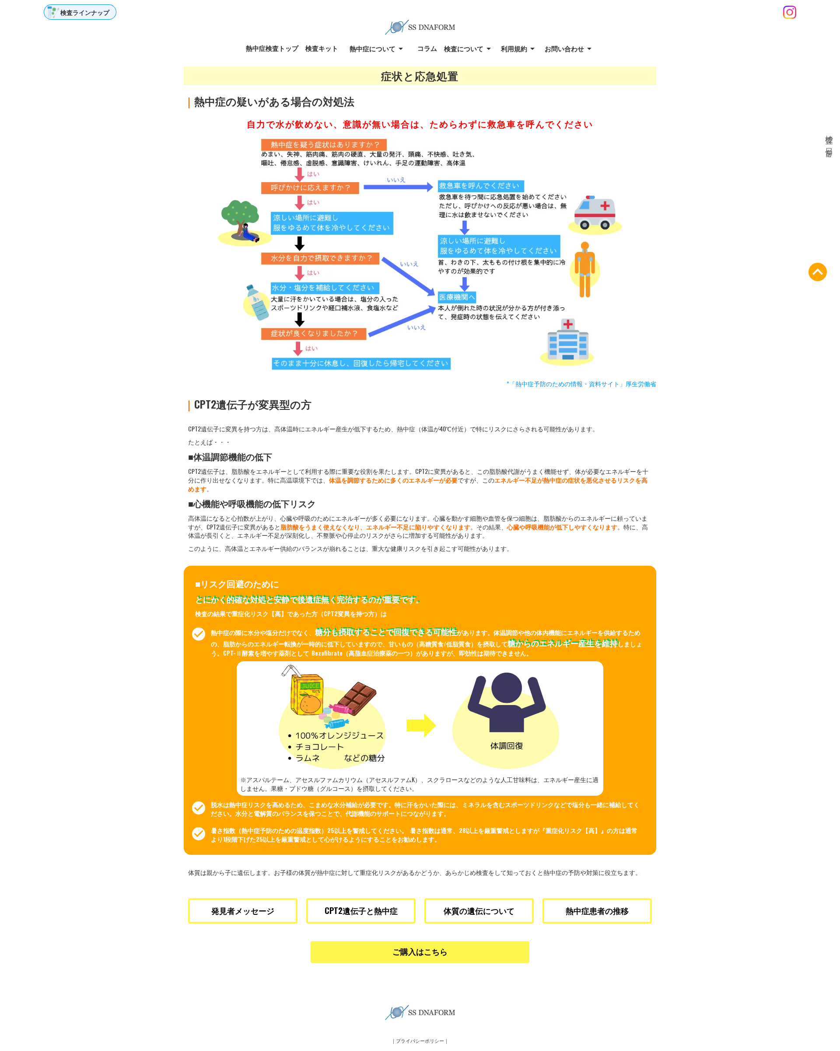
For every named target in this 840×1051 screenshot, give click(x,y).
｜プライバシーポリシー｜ (420, 1040)
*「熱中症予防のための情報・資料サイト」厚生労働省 (581, 383)
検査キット (321, 48)
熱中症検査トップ (272, 48)
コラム (427, 48)
